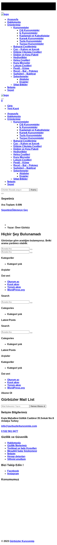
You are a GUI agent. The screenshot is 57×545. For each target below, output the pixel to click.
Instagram (13, 473)
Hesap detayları (16, 456)
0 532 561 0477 (9, 431)
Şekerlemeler (20, 76)
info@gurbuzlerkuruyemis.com (19, 426)
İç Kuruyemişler (28, 33)
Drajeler (23, 82)
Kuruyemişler (21, 27)
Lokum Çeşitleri (22, 65)
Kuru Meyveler (21, 63)
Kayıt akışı (13, 284)
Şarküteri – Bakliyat (24, 74)
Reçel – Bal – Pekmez (25, 71)
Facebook (13, 471)
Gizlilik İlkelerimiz (17, 445)
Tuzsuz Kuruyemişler (31, 44)
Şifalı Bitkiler (20, 84)
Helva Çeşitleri (21, 60)
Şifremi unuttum (16, 459)
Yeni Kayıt (13, 108)
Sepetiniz (6, 210)
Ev (8, 225)
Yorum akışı (14, 287)
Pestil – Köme (21, 68)
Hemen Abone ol (38, 406)
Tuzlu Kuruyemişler (30, 41)
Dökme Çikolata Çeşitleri (27, 52)
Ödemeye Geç (20, 210)
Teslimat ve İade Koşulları (22, 448)
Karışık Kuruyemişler (31, 38)
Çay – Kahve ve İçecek (26, 49)
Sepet (10, 90)
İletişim (11, 87)
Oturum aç (13, 281)
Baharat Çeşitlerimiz (24, 46)
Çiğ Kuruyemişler (29, 30)
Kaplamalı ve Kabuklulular (34, 35)
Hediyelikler (20, 57)
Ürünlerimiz (14, 25)
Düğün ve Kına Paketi (25, 54)
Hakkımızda (14, 22)
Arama (33, 190)
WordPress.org (16, 290)
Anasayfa (12, 19)
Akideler (24, 79)
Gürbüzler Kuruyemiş (22, 541)
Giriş (10, 106)
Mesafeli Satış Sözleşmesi (22, 451)
